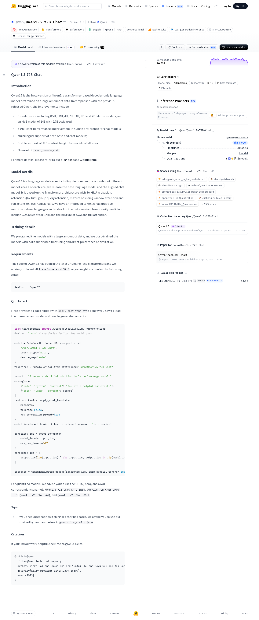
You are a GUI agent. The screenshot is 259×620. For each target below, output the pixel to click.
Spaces (153, 6)
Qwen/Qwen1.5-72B (237, 137)
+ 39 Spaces (209, 204)
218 (82, 22)
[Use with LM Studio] (229, 158)
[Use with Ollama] (235, 158)
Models (116, 6)
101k (112, 22)
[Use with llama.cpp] (226, 158)
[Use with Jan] (232, 158)
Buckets (174, 6)
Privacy (72, 613)
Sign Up (240, 6)
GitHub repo (88, 160)
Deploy (176, 47)
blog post (67, 160)
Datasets (135, 6)
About (93, 613)
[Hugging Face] (136, 613)
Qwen (19, 21)
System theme (25, 613)
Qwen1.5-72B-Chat (44, 22)
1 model (243, 153)
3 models (242, 148)
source (201, 280)
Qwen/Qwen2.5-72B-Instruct (86, 64)
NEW (193, 101)
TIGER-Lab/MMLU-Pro (168, 280)
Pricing (205, 6)
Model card (25, 47)
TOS (51, 613)
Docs (194, 6)
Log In (227, 6)
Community (94, 47)
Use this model (234, 47)
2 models (242, 158)
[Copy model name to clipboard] (64, 22)
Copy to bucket (203, 47)
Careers (114, 613)
